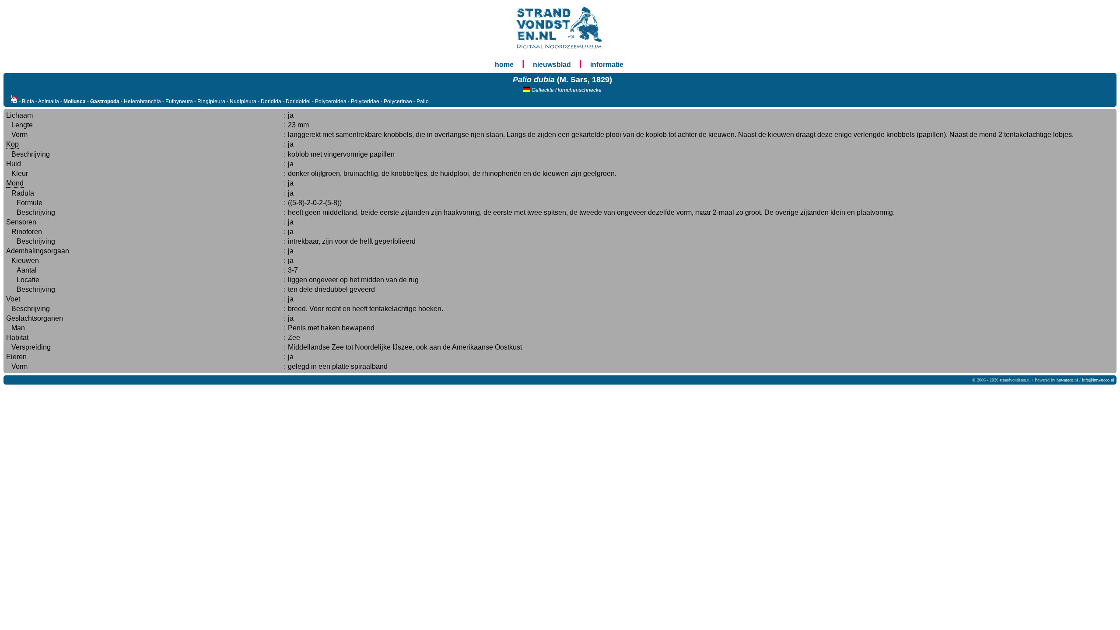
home (504, 64)
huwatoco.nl (1067, 380)
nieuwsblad (552, 64)
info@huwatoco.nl (1098, 380)
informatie (606, 64)
